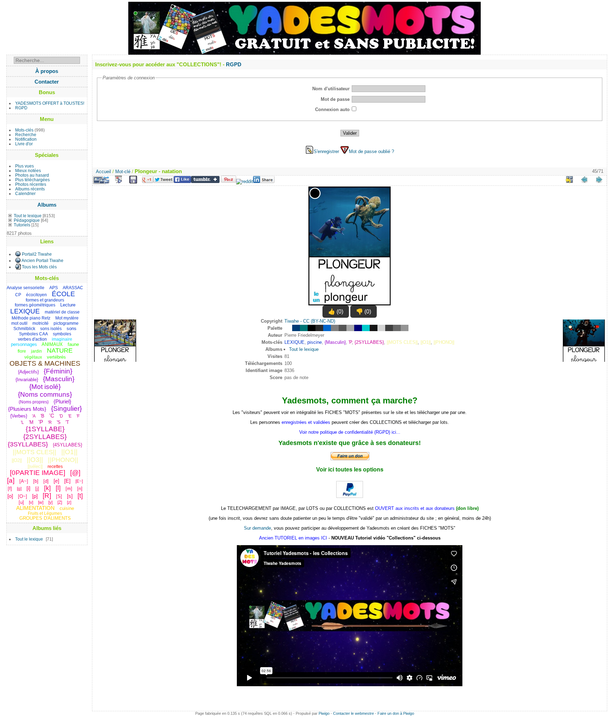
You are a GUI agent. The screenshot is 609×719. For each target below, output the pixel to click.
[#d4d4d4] (381, 328)
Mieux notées (28, 170)
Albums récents (30, 189)
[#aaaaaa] (350, 328)
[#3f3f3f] (389, 328)
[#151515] (373, 328)
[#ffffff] (288, 328)
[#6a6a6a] (397, 328)
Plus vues (24, 166)
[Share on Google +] (147, 181)
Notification (26, 139)
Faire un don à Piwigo (395, 713)
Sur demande (257, 528)
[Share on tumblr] (205, 181)
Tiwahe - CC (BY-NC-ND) (309, 321)
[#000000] (311, 328)
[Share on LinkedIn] (264, 181)
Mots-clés (24, 130)
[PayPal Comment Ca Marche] (349, 496)
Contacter (47, 82)
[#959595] (404, 328)
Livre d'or (24, 143)
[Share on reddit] (244, 181)
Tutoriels (22, 225)
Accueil (103, 171)
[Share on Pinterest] (228, 181)
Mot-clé (122, 171)
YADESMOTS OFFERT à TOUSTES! (49, 103)
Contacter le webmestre (353, 713)
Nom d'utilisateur (331, 88)
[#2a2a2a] (319, 328)
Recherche (25, 134)
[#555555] (342, 328)
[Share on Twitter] (163, 181)
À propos (46, 71)
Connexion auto (332, 109)
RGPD (21, 107)
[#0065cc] (327, 328)
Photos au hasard (32, 175)
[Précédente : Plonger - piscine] (584, 179)
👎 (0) (363, 312)
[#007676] (304, 328)
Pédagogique (27, 220)
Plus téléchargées (32, 179)
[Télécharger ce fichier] (133, 180)
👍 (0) (335, 312)
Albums (46, 205)
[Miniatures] (569, 179)
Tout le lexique (28, 215)
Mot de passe (335, 99)
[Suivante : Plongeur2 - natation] (599, 179)
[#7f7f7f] (335, 328)
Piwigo (324, 713)
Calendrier (25, 193)
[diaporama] (118, 179)
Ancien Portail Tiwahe (42, 260)
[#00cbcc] (366, 328)
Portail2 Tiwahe (37, 254)
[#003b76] (296, 328)
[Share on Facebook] (182, 181)
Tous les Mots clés (39, 266)
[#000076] (358, 328)
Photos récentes (30, 184)
